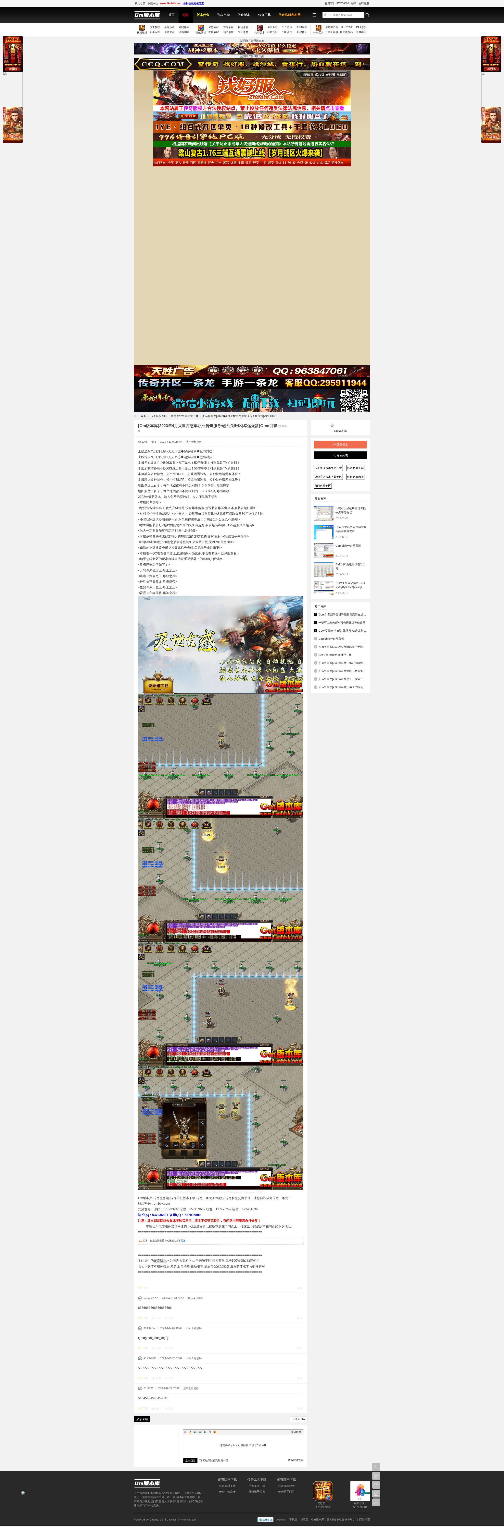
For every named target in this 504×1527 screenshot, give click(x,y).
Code (210, 1432)
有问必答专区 (322, 485)
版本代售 (203, 15)
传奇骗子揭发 (257, 1491)
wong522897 (151, 1298)
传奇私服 (231, 1198)
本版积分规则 (295, 1460)
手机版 (293, 1519)
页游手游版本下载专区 (328, 476)
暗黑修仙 (302, 32)
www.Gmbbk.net (170, 3)
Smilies (215, 1432)
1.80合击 (287, 32)
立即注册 (364, 3)
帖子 (326, 15)
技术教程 (155, 27)
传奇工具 (264, 15)
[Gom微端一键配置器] (324, 550)
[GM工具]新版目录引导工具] (324, 569)
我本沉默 (272, 32)
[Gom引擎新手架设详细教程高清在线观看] (324, 532)
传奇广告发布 (227, 1491)
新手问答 (155, 32)
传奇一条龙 (204, 1198)
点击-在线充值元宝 (193, 3)
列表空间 (223, 15)
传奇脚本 (184, 32)
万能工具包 (331, 32)
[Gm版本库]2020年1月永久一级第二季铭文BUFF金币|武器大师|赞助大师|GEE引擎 (343, 679)
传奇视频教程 (286, 1485)
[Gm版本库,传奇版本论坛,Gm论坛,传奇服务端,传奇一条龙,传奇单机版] (149, 15)
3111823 (148, 1388)
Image (195, 1432)
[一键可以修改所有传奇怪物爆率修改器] (324, 513)
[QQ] (265, 1519)
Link (200, 1432)
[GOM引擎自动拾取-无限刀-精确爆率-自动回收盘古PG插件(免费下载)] (324, 588)
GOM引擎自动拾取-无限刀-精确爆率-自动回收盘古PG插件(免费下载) (350, 587)
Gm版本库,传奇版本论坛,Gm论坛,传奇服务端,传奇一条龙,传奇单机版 (135, 416)
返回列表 (300, 1419)
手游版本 (169, 27)
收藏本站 (153, 3)
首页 (171, 15)
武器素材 (213, 27)
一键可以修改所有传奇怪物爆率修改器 (342, 622)
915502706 (150, 1358)
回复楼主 (342, 444)
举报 (299, 1287)
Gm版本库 (145, 1198)
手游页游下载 (257, 1485)
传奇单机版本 (179, 1198)
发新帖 (144, 1419)
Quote (205, 1432)
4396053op (150, 1328)
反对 (171, 1318)
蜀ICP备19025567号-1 (341, 1519)
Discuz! (154, 1519)
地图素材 (228, 32)
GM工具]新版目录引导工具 (335, 654)
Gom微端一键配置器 (348, 545)
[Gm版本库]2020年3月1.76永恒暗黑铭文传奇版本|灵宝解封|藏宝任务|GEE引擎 (343, 662)
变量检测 (361, 32)
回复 (183, 1240)
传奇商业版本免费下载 (184, 416)
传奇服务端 (161, 1198)
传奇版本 (244, 15)
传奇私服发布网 (290, 15)
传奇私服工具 (355, 468)
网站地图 (364, 1519)
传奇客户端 (331, 27)
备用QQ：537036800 (337, 3)
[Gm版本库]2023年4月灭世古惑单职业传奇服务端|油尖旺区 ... (240, 416)
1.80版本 (302, 27)
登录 (353, 3)
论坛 (186, 15)
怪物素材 (243, 27)
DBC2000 (346, 27)
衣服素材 (213, 32)
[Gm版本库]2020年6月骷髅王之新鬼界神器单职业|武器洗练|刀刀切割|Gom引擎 (343, 671)
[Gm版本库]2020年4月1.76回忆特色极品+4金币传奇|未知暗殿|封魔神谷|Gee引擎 (343, 687)
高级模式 (296, 1432)
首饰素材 (228, 27)
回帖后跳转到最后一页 (215, 1460)
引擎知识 (169, 32)
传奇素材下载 (227, 1485)
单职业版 (272, 27)
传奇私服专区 (158, 416)
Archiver (281, 1519)
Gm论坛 (218, 1198)
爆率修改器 (346, 32)
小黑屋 (304, 1519)
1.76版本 (287, 27)
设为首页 (140, 3)
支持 (159, 1318)
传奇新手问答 (286, 1491)
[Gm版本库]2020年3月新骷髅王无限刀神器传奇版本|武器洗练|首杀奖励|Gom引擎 (343, 646)
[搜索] (367, 15)
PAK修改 (361, 27)
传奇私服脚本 (355, 476)
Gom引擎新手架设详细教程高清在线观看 (343, 614)
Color (190, 1432)
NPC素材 (243, 32)
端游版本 (184, 27)
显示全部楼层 (194, 441)
